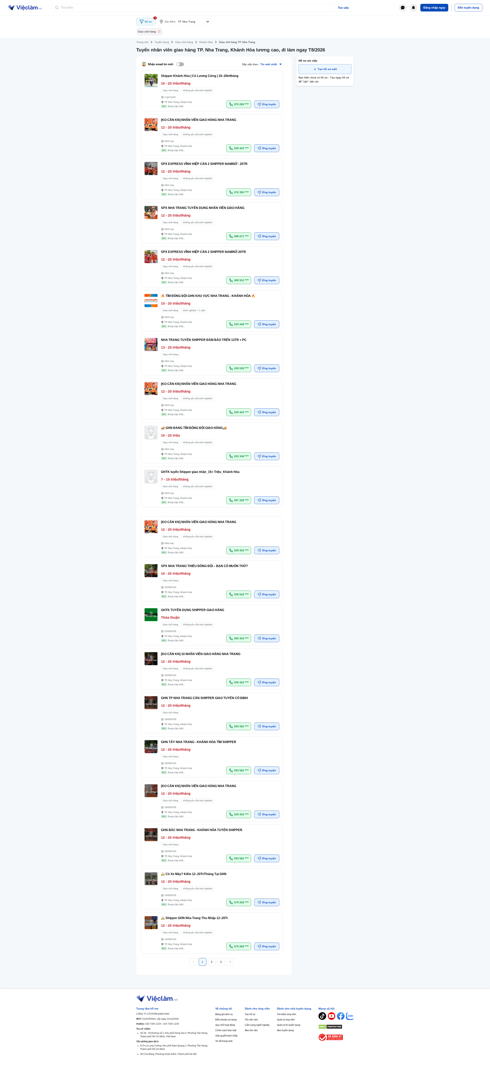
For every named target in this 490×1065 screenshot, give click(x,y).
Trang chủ (142, 42)
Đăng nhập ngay (434, 7)
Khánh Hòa (206, 42)
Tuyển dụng (162, 42)
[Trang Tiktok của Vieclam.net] (322, 1016)
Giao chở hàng (184, 42)
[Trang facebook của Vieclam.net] (341, 1016)
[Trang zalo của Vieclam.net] (350, 1016)
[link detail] (211, 91)
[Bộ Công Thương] (336, 1037)
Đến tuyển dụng (468, 7)
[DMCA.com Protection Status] (336, 1026)
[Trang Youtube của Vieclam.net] (331, 1016)
